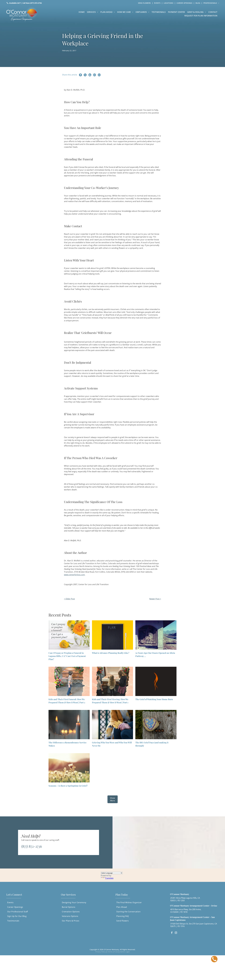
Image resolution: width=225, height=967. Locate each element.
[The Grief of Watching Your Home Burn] (155, 681)
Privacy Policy (100, 952)
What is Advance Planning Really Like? (110, 652)
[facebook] (172, 933)
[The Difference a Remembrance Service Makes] (69, 724)
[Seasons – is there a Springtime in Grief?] (69, 767)
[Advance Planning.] (112, 635)
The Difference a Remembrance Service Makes (67, 744)
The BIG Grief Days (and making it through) (151, 744)
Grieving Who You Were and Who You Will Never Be (112, 744)
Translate (109, 878)
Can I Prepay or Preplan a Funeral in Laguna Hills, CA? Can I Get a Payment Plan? (67, 656)
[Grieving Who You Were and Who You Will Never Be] (112, 724)
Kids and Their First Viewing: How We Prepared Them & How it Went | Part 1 (110, 701)
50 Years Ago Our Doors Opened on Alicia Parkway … (155, 654)
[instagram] (176, 933)
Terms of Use (113, 952)
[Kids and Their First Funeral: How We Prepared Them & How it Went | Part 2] (69, 681)
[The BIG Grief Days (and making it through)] (155, 724)
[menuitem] (145, 3)
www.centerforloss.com (74, 574)
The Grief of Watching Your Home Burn (154, 699)
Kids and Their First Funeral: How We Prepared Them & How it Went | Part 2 (67, 701)
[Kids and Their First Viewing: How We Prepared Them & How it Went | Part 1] (112, 681)
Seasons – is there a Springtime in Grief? (68, 785)
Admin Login (125, 952)
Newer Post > (155, 599)
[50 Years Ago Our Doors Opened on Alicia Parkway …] (155, 635)
